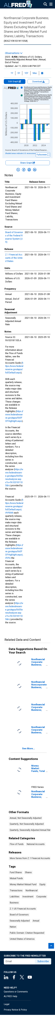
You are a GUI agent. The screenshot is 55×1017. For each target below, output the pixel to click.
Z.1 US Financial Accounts (23, 908)
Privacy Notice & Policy (15, 1009)
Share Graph (26, 162)
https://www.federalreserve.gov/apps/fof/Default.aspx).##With (14, 506)
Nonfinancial (32, 890)
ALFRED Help (10, 996)
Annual (36, 920)
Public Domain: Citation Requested (27, 933)
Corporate (41, 896)
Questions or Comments (16, 991)
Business (14, 902)
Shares (28, 872)
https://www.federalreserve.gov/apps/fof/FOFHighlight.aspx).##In (14, 551)
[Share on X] (18, 169)
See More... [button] (28, 748)
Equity (42, 884)
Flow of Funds (17, 844)
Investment (27, 896)
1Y (12, 73)
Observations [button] (12, 53)
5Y (18, 73)
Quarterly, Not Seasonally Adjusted (27, 824)
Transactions (16, 890)
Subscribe (43, 961)
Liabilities (14, 896)
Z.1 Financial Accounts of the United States (14, 257)
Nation (13, 926)
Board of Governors (19, 914)
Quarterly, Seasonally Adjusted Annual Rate (31, 830)
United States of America (22, 939)
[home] (18, 4)
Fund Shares (16, 872)
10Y (26, 73)
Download (37, 81)
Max (35, 73)
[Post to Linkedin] (34, 169)
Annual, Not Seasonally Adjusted (25, 818)
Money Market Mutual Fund (23, 884)
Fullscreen (42, 154)
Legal (6, 1004)
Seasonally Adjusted (20, 920)
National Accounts (36, 844)
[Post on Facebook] (23, 169)
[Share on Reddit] (29, 169)
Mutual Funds (16, 878)
